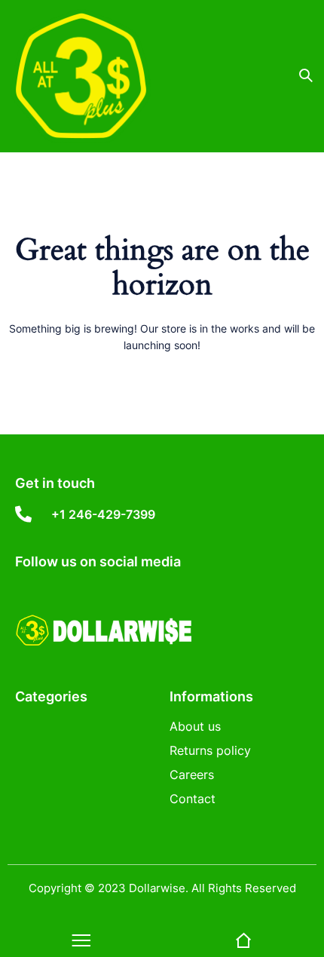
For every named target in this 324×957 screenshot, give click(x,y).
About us (195, 726)
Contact (192, 798)
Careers (192, 774)
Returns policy (210, 750)
